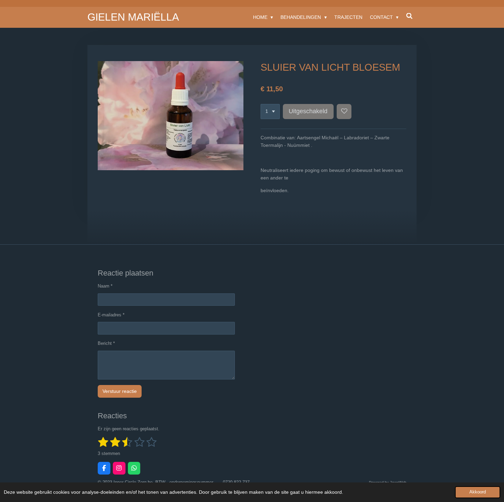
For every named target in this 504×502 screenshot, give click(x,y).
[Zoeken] (409, 16)
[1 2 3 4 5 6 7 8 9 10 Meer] (270, 111)
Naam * (105, 286)
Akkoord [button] (477, 492)
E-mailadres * (111, 314)
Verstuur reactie (120, 391)
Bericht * (106, 343)
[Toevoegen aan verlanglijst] (344, 111)
